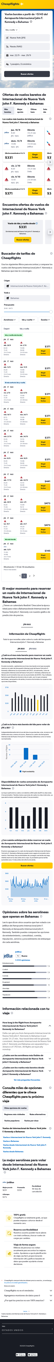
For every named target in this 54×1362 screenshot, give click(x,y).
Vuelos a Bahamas (11, 1141)
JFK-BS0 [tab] (21, 649)
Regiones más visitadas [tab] (14, 1114)
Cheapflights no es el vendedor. (19, 1290)
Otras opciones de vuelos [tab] (15, 1108)
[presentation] (31, 21)
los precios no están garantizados (15, 1283)
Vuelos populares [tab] (12, 1121)
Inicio (25, 1311)
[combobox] (11, 30)
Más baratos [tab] (7, 110)
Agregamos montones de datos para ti (22, 1295)
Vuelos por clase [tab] (31, 1121)
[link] (22, 239)
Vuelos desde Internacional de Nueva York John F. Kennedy (25, 1146)
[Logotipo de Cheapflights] (10, 4)
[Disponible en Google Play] (20, 1355)
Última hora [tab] (34, 110)
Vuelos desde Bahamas (13, 1151)
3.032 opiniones (22, 960)
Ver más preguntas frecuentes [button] (27, 1080)
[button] (27, 37)
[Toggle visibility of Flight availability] (27, 772)
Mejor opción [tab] (20, 110)
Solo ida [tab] (45, 110)
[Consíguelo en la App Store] (32, 1355)
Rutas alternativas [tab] (38, 1114)
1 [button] (24, 576)
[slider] (51, 311)
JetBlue (18, 952)
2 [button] (29, 576)
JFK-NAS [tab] (27, 624)
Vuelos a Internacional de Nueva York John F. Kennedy (27, 1137)
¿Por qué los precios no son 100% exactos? (24, 1300)
